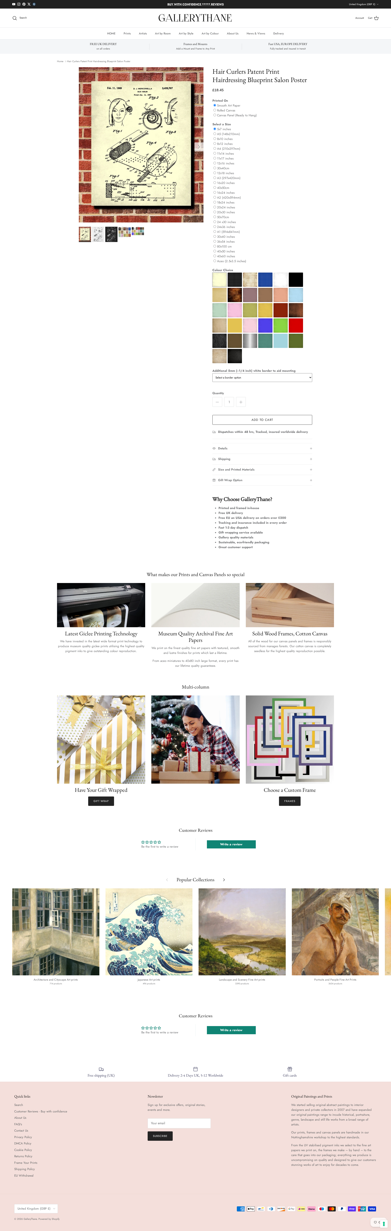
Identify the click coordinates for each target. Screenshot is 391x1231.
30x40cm (223, 168)
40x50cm (223, 188)
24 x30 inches (226, 222)
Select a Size (221, 124)
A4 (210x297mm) (228, 148)
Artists (143, 33)
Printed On (220, 100)
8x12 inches (225, 144)
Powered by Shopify (48, 1219)
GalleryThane (30, 1219)
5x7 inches (224, 129)
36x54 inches (226, 241)
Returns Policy (23, 1156)
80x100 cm (224, 246)
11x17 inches (225, 158)
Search (18, 1105)
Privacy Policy (23, 1137)
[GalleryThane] (195, 18)
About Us (232, 33)
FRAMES (289, 801)
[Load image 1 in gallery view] (141, 145)
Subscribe (160, 1136)
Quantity (218, 393)
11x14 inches (225, 153)
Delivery (278, 33)
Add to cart (262, 420)
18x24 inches (225, 202)
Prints (127, 33)
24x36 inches (226, 227)
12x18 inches (225, 173)
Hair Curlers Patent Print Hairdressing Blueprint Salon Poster (98, 61)
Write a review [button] (231, 844)
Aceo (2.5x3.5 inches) (231, 261)
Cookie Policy (23, 1150)
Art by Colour (210, 33)
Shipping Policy (24, 1169)
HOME (111, 33)
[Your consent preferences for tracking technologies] (384, 1224)
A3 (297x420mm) (229, 178)
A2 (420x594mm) (229, 197)
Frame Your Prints (25, 1163)
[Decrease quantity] (217, 402)
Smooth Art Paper (228, 105)
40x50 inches (226, 251)
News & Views (256, 33)
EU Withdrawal (23, 1175)
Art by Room (163, 33)
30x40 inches (226, 236)
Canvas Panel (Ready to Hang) (237, 115)
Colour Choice (222, 270)
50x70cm (223, 217)
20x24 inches (226, 207)
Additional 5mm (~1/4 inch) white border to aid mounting (253, 371)
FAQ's (18, 1124)
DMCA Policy (22, 1143)
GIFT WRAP (101, 801)
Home (60, 61)
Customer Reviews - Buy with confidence (40, 1111)
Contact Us (21, 1130)
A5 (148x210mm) (228, 134)
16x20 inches (226, 183)
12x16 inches (225, 163)
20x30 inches (226, 212)
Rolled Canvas (226, 110)
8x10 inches (225, 139)
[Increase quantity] (241, 402)
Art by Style (186, 33)
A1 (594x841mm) (228, 232)
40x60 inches (226, 256)
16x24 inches (226, 192)
